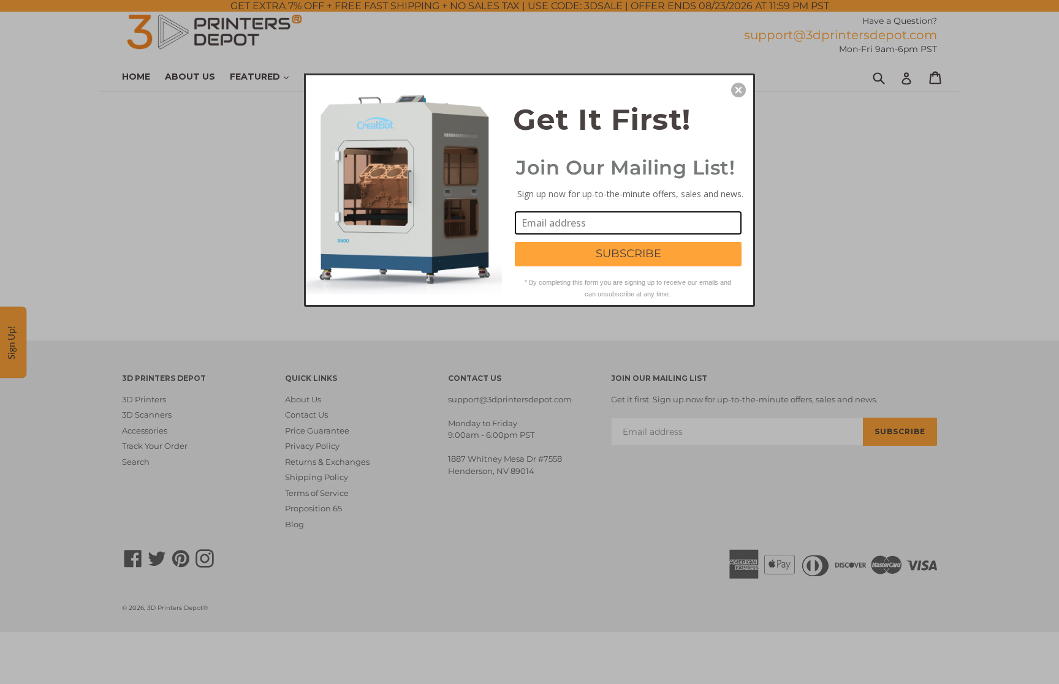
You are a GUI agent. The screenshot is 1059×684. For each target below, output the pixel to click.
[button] (738, 90)
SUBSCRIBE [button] (628, 253)
